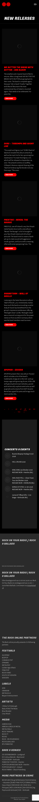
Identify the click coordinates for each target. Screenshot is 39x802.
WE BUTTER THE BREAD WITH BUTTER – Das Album (18, 68)
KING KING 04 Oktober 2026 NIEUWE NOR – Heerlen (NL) (22, 471)
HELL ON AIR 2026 (19, 462)
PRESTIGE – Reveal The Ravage (16, 221)
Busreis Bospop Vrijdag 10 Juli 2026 (23, 455)
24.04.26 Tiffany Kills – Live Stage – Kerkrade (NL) (21, 496)
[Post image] (8, 456)
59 (29, 409)
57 (21, 409)
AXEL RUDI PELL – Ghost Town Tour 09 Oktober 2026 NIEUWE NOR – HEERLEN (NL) (23, 480)
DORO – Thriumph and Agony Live (19, 145)
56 (16, 409)
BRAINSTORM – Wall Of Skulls (16, 295)
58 (25, 409)
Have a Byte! (22, 799)
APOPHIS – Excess (13, 369)
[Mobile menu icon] (35, 4)
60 (34, 409)
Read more (9, 98)
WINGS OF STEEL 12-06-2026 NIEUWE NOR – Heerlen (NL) (22, 488)
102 (19, 412)
